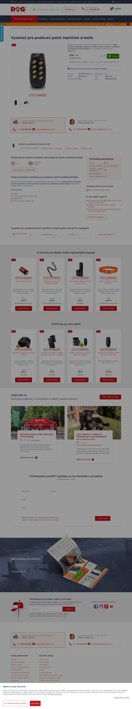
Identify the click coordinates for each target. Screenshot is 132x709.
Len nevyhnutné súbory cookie (15, 703)
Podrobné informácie (55, 694)
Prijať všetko (35, 703)
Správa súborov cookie (121, 697)
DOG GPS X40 (66, 65)
